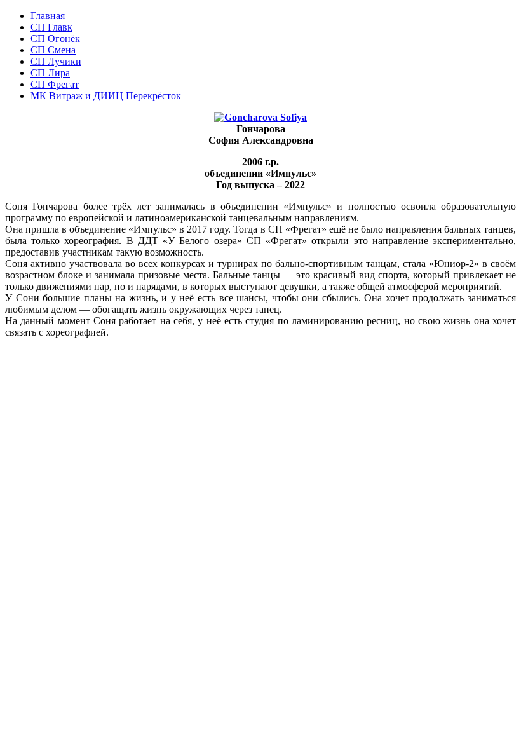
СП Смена (53, 49)
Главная (47, 15)
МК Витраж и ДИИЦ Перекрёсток (105, 95)
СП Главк (51, 27)
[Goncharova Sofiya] (260, 117)
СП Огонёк (55, 38)
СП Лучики (55, 61)
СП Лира (50, 72)
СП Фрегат (54, 84)
